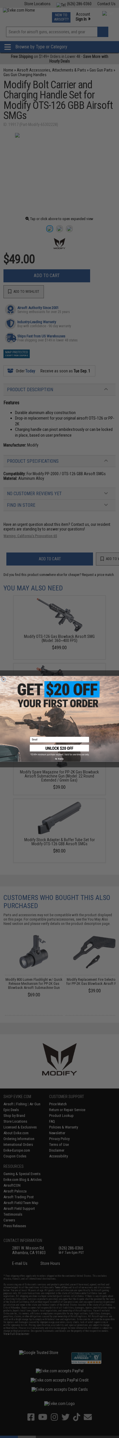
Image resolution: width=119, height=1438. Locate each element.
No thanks (59, 759)
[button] (59, 750)
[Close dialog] (3, 680)
